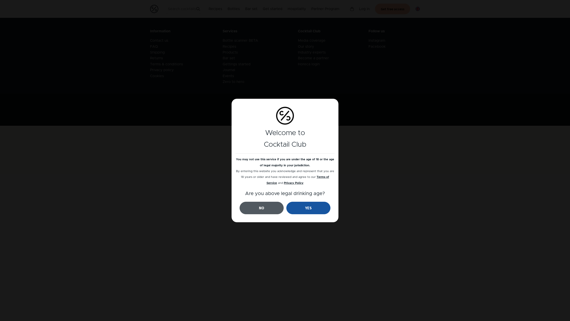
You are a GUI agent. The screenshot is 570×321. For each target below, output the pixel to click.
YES (308, 207)
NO (261, 207)
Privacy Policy (293, 183)
